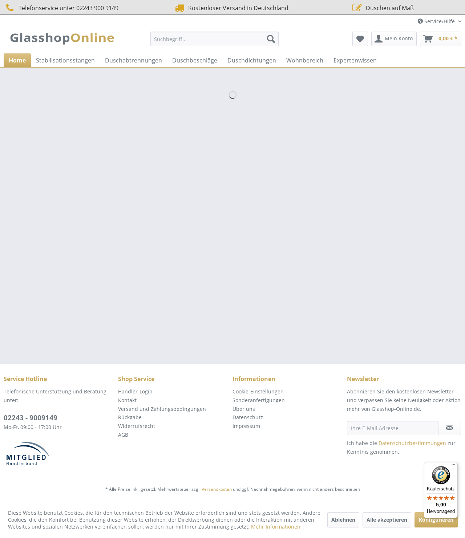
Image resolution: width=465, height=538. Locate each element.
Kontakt (127, 400)
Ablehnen (343, 519)
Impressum (246, 425)
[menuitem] (214, 39)
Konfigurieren (436, 519)
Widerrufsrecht (136, 425)
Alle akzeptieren (387, 519)
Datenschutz (247, 417)
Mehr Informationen (275, 526)
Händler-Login (135, 391)
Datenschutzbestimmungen (412, 443)
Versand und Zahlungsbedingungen (162, 408)
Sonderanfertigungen (258, 400)
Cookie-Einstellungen (258, 391)
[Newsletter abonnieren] (449, 428)
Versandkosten (217, 489)
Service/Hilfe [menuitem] (439, 21)
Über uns (243, 408)
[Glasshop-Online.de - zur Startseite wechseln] (62, 41)
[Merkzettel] (360, 39)
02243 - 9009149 (30, 417)
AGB (123, 434)
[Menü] (453, 466)
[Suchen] (271, 39)
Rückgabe (130, 417)
